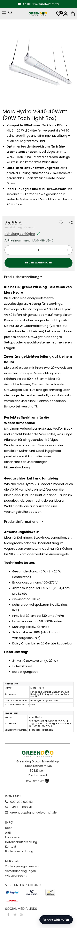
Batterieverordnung (19, 851)
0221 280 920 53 (21, 802)
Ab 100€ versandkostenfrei (41, 4)
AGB (8, 833)
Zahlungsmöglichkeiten (22, 866)
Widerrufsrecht (16, 876)
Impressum (13, 837)
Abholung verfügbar (20, 234)
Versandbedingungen (20, 871)
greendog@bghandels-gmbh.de (33, 812)
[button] (70, 222)
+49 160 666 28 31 (22, 807)
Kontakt (10, 846)
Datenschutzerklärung (21, 842)
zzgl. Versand (26, 227)
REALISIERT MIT (35, 781)
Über (8, 828)
